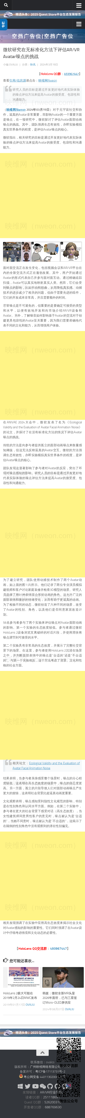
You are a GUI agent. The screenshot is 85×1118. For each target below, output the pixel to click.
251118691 (51, 1097)
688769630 (53, 1107)
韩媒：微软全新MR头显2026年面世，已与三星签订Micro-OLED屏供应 (59, 997)
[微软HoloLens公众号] (42, 1086)
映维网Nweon (47, 80)
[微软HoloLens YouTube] (35, 1086)
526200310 (52, 1102)
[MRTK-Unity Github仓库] (50, 1086)
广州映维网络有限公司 (45, 1067)
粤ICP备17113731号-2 (50, 1071)
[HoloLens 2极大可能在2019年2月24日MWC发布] (23, 977)
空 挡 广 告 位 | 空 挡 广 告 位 (42, 36)
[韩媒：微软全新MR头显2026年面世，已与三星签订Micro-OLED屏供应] (63, 977)
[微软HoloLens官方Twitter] (28, 1086)
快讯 (32, 64)
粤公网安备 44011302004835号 (44, 1077)
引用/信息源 (17, 80)
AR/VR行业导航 (51, 1092)
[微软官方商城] (20, 1086)
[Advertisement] (42, 195)
